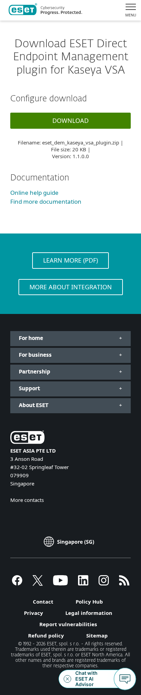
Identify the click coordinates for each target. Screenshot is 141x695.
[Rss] (124, 583)
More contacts (27, 499)
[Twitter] (37, 583)
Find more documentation (45, 201)
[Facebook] (17, 583)
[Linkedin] (83, 583)
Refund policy (46, 635)
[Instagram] (104, 583)
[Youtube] (60, 583)
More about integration (70, 287)
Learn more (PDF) (70, 260)
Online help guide (34, 193)
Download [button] (70, 120)
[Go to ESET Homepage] (45, 10)
